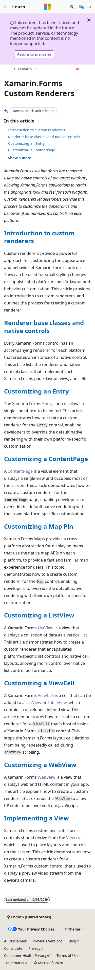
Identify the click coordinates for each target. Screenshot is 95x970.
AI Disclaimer (15, 941)
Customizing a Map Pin (38, 526)
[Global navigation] (5, 6)
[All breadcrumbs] (8, 69)
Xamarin (25, 69)
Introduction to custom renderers (36, 130)
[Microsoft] (47, 7)
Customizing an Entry (26, 143)
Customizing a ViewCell (39, 683)
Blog (72, 941)
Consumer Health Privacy (25, 955)
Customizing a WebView (40, 764)
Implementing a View (36, 818)
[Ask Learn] (78, 69)
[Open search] (72, 6)
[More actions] (86, 69)
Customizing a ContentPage (31, 150)
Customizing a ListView (39, 615)
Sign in (85, 6)
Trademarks (14, 962)
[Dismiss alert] (89, 20)
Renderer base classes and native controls (44, 136)
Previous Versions (48, 941)
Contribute (13, 948)
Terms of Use (67, 955)
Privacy (34, 948)
